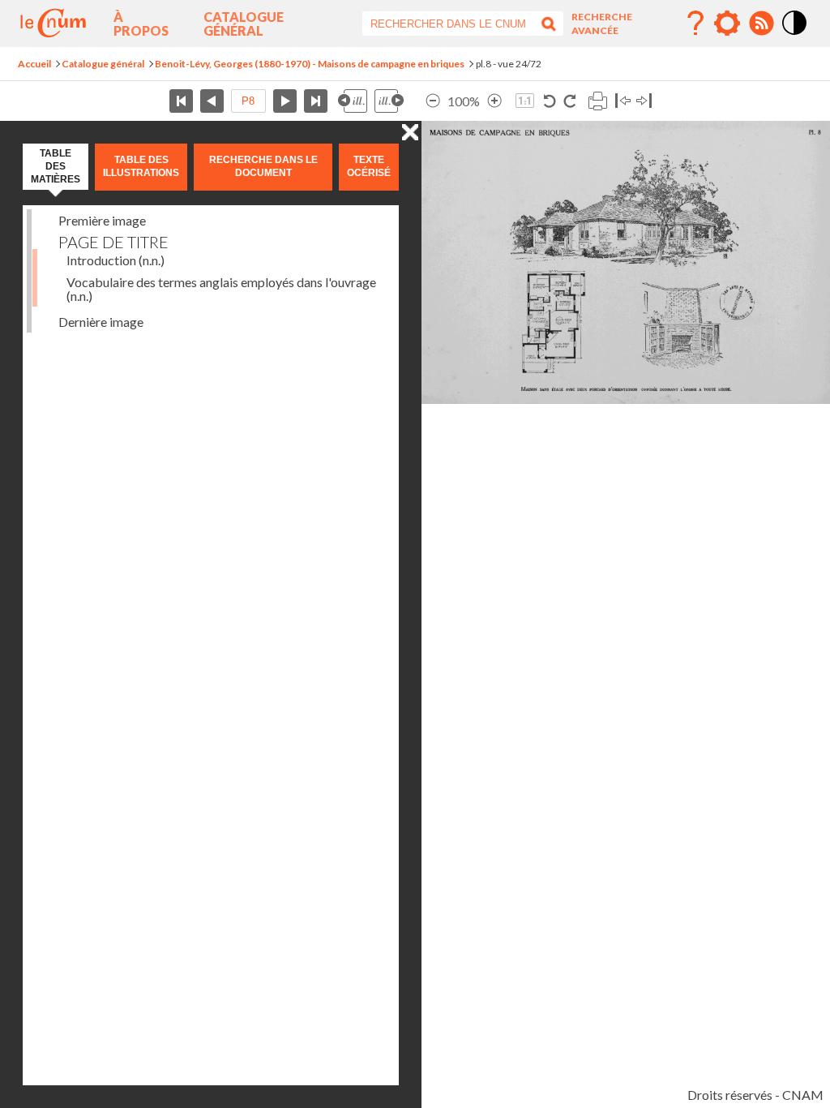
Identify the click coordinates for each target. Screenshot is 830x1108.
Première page (181, 101)
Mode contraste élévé (795, 36)
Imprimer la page (597, 101)
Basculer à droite (644, 101)
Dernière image (100, 321)
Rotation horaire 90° (569, 101)
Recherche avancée (601, 24)
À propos (141, 23)
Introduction (115, 260)
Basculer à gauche (623, 101)
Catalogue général (243, 23)
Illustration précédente (352, 101)
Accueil (34, 64)
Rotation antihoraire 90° (550, 101)
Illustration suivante (389, 101)
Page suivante (285, 101)
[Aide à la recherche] (695, 24)
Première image (102, 220)
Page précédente (212, 101)
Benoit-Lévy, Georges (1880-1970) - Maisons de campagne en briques (309, 64)
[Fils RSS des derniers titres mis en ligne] (761, 24)
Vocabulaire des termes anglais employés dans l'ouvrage (221, 288)
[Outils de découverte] (727, 24)
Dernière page (315, 101)
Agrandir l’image (494, 101)
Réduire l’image (433, 101)
